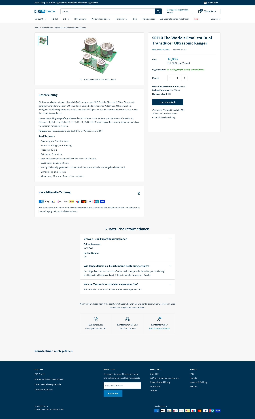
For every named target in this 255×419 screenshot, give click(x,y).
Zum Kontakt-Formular (159, 328)
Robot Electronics (160, 49)
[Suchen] (158, 11)
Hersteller (120, 18)
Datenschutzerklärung (160, 382)
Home (37, 27)
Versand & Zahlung (198, 382)
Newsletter (213, 2)
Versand (186, 63)
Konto (170, 12)
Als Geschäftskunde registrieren (174, 18)
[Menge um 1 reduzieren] (170, 78)
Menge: (155, 78)
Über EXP (154, 374)
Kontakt (193, 378)
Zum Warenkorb (167, 102)
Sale (196, 18)
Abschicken (113, 393)
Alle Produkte (47, 27)
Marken (193, 386)
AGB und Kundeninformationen (164, 378)
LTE (64, 18)
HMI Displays (80, 18)
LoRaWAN (39, 18)
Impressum (155, 386)
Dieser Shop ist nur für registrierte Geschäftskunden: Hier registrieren (66, 2)
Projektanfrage (148, 18)
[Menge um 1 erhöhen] (184, 78)
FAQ (192, 374)
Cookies (153, 390)
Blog (135, 18)
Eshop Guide (58, 409)
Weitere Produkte (99, 18)
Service (214, 18)
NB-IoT (55, 18)
